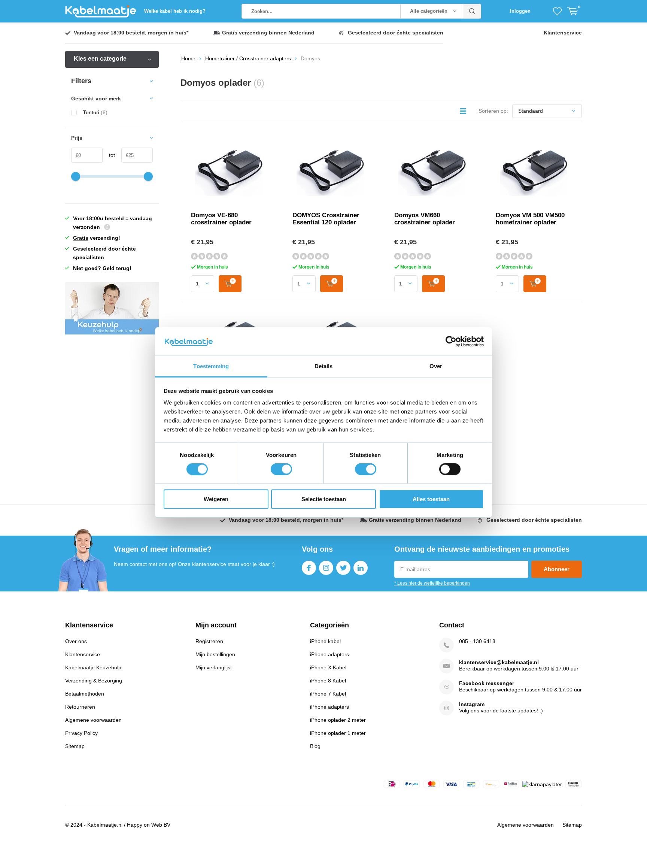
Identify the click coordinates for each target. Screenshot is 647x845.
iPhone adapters (329, 654)
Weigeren (216, 499)
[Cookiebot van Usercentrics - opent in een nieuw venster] (451, 341)
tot (109, 155)
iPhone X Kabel (328, 667)
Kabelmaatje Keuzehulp (93, 667)
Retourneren (80, 707)
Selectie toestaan (323, 499)
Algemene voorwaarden (93, 720)
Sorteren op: (493, 111)
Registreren (209, 641)
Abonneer (556, 569)
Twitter (343, 568)
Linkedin (360, 568)
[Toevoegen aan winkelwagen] (230, 283)
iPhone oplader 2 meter (338, 720)
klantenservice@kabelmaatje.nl (499, 662)
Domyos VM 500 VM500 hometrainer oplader (530, 219)
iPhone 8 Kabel (328, 681)
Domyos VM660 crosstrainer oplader (424, 219)
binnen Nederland (268, 33)
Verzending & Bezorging (93, 681)
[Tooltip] (107, 228)
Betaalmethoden (84, 694)
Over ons (76, 641)
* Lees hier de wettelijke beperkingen (432, 583)
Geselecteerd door (395, 33)
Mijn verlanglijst (213, 667)
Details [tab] (324, 366)
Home (188, 58)
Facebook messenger (486, 683)
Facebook (309, 568)
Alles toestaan (431, 499)
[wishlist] (557, 11)
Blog (315, 746)
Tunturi (95, 112)
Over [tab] (435, 366)
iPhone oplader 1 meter (338, 733)
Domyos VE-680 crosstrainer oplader (221, 219)
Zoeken (472, 11)
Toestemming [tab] (211, 366)
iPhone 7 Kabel (328, 694)
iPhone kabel (325, 641)
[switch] (281, 469)
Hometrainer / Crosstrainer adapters (248, 58)
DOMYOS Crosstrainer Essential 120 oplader (325, 219)
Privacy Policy (81, 733)
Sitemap (75, 746)
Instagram (326, 568)
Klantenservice (563, 33)
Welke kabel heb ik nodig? (175, 11)
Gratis (80, 238)
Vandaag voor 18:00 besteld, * (131, 33)
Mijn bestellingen (215, 654)
